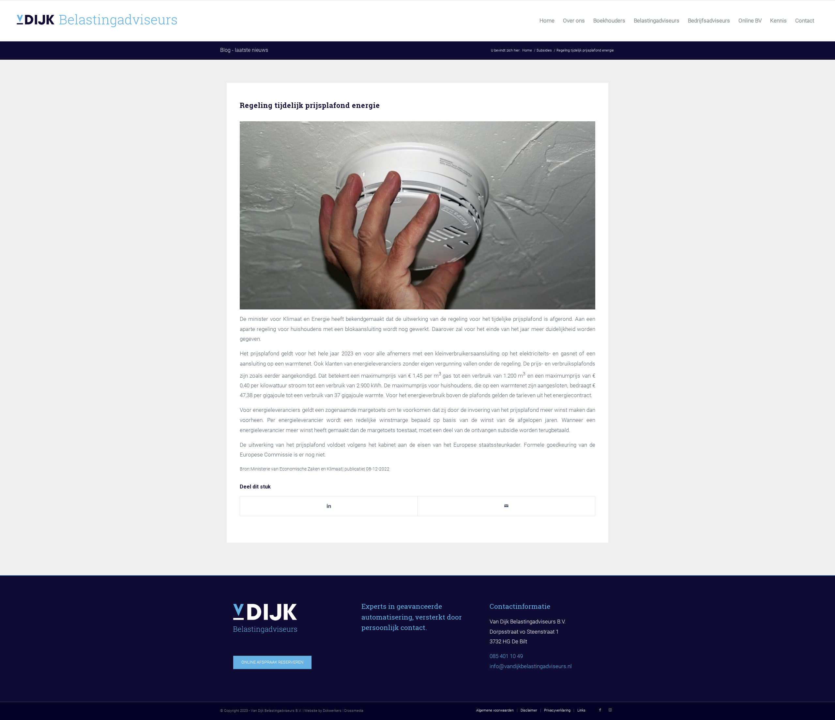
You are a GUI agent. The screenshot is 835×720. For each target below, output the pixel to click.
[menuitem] (547, 20)
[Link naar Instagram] (610, 710)
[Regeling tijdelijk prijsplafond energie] (417, 215)
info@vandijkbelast (513, 666)
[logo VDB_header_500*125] (114, 20)
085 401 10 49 (506, 656)
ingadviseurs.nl (554, 666)
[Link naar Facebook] (600, 710)
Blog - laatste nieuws (244, 50)
